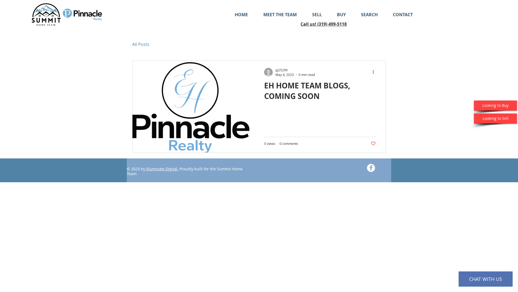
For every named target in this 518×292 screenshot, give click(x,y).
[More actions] (375, 72)
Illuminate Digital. (161, 168)
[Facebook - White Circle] (371, 168)
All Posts (140, 44)
